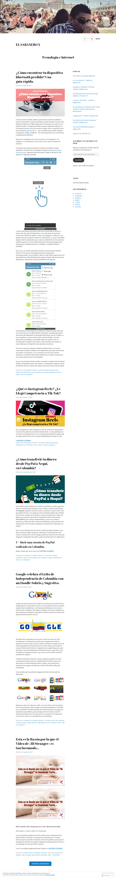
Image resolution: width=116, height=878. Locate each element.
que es (36, 445)
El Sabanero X (28, 44)
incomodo (28, 855)
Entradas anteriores (40, 864)
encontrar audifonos (35, 372)
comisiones (19, 557)
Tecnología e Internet (30, 370)
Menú (98, 39)
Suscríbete (78, 160)
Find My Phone (31, 131)
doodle (24, 723)
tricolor (58, 723)
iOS (27, 445)
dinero (26, 557)
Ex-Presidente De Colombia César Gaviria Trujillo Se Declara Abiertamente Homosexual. (86, 109)
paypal (35, 557)
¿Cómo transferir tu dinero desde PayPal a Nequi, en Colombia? (36, 463)
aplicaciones (54, 370)
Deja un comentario (27, 374)
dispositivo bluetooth (22, 372)
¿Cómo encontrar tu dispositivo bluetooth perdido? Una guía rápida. (39, 77)
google (29, 723)
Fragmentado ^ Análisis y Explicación (85, 116)
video (49, 855)
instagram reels (21, 445)
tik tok (40, 445)
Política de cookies (50, 875)
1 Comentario (56, 855)
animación (57, 853)
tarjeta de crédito (47, 557)
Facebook (78, 194)
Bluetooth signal (56, 150)
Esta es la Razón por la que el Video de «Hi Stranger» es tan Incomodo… (37, 743)
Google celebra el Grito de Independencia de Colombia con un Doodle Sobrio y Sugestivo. (40, 578)
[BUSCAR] (85, 38)
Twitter (77, 205)
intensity (19, 152)
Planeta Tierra (28, 853)
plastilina (44, 855)
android (47, 370)
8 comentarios (26, 560)
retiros (39, 557)
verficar (18, 560)
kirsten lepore (36, 855)
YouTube (78, 207)
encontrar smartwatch (49, 372)
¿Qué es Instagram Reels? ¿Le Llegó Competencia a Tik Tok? (38, 391)
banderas (61, 720)
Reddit (77, 200)
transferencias (57, 557)
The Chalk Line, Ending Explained (84, 76)
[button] (24, 680)
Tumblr (77, 202)
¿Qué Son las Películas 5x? (81, 133)
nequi (30, 557)
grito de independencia (39, 723)
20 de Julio (54, 720)
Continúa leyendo (23, 441)
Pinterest (78, 198)
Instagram (78, 196)
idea (23, 855)
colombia (27, 555)
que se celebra (51, 723)
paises (31, 445)
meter (24, 152)
